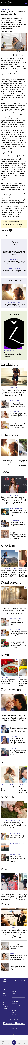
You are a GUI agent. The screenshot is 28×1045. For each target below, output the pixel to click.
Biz (3, 991)
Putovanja (5, 998)
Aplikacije (14, 1010)
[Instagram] (21, 980)
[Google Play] (8, 1023)
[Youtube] (24, 980)
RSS (13, 1012)
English (14, 991)
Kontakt (14, 1014)
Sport (4, 989)
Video (13, 987)
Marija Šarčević (9, 350)
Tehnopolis (5, 1006)
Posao (3, 892)
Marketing (15, 1001)
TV (13, 989)
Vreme (14, 993)
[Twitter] (18, 980)
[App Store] (20, 1023)
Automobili (5, 1008)
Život (4, 993)
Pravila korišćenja (17, 1005)
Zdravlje (5, 995)
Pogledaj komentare (7, 235)
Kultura (4, 1000)
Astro (21, 785)
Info (4, 987)
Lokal (4, 1011)
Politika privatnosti (17, 1008)
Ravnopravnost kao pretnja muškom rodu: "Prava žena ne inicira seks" (13, 354)
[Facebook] (15, 980)
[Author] (14, 333)
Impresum (14, 1003)
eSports (5, 1004)
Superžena (5, 1002)
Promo (14, 927)
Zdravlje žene (5, 9)
